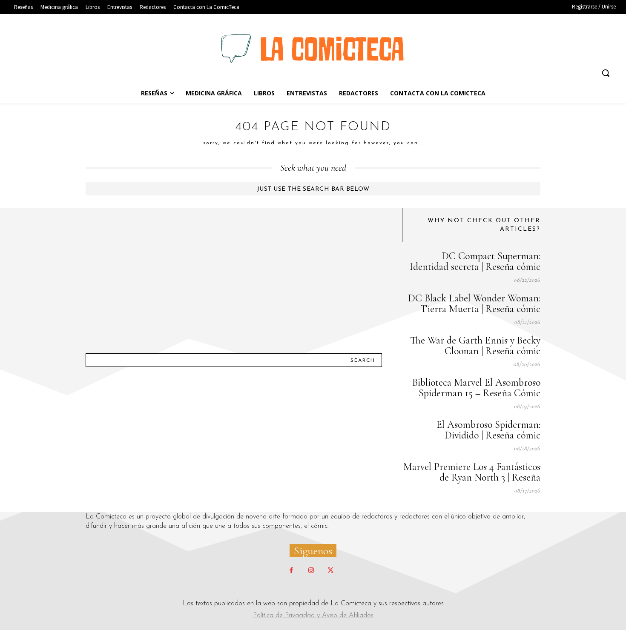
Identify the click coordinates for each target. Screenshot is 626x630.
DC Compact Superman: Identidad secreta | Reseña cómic (475, 261)
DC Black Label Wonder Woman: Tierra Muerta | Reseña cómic (474, 303)
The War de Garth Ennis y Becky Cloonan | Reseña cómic (475, 345)
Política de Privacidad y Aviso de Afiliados (313, 615)
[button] (605, 73)
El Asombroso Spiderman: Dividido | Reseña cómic (488, 429)
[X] (330, 570)
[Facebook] (291, 570)
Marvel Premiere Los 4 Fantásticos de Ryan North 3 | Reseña (471, 472)
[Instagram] (311, 570)
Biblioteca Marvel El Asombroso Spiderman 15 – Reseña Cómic (476, 387)
